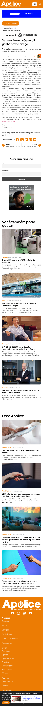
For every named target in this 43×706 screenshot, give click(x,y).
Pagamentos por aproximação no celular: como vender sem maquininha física (20, 580)
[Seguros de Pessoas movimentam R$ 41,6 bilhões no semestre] (21, 370)
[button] (40, 2)
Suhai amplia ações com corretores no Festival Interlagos (19, 303)
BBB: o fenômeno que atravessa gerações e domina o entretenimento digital (21, 493)
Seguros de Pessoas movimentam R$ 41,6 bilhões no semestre (20, 390)
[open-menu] (34, 2)
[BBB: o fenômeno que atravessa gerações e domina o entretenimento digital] (21, 474)
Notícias (7, 22)
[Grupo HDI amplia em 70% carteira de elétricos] (21, 240)
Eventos (5, 299)
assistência (20, 131)
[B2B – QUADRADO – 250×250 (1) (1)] (21, 208)
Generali (37, 131)
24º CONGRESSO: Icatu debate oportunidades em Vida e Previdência (18, 346)
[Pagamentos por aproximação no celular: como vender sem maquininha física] (21, 561)
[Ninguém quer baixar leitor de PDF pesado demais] (21, 430)
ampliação (11, 131)
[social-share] (17, 138)
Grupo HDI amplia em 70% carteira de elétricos (18, 259)
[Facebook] (12, 611)
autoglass (29, 131)
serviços (5, 133)
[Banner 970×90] (21, 56)
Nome (4, 161)
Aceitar (6, 702)
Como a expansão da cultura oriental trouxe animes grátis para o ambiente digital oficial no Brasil (21, 538)
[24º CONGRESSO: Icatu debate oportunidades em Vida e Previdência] (21, 326)
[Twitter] (24, 611)
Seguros (14, 22)
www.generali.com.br (9, 120)
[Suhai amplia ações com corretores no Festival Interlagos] (21, 283)
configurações (18, 699)
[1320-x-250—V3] (21, 15)
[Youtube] (30, 611)
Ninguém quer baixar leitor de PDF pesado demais (20, 450)
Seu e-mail (5, 169)
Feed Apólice (6, 446)
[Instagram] (18, 611)
